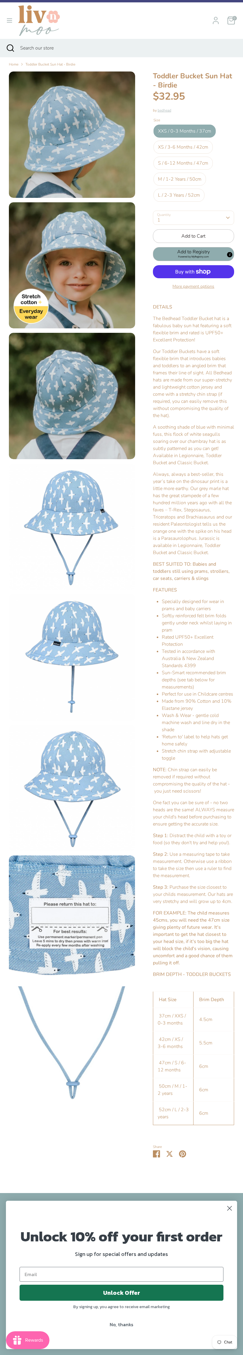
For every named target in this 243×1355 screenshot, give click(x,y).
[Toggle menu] (9, 20)
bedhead (164, 110)
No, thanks (121, 1324)
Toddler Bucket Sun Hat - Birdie (50, 64)
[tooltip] (229, 254)
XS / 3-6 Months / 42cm (183, 147)
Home (13, 64)
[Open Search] (10, 48)
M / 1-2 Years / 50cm (180, 179)
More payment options (193, 286)
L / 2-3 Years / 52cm (179, 195)
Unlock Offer (121, 1292)
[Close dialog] (229, 1208)
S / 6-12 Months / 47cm (183, 163)
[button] (193, 253)
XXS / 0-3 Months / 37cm (184, 131)
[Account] (216, 18)
